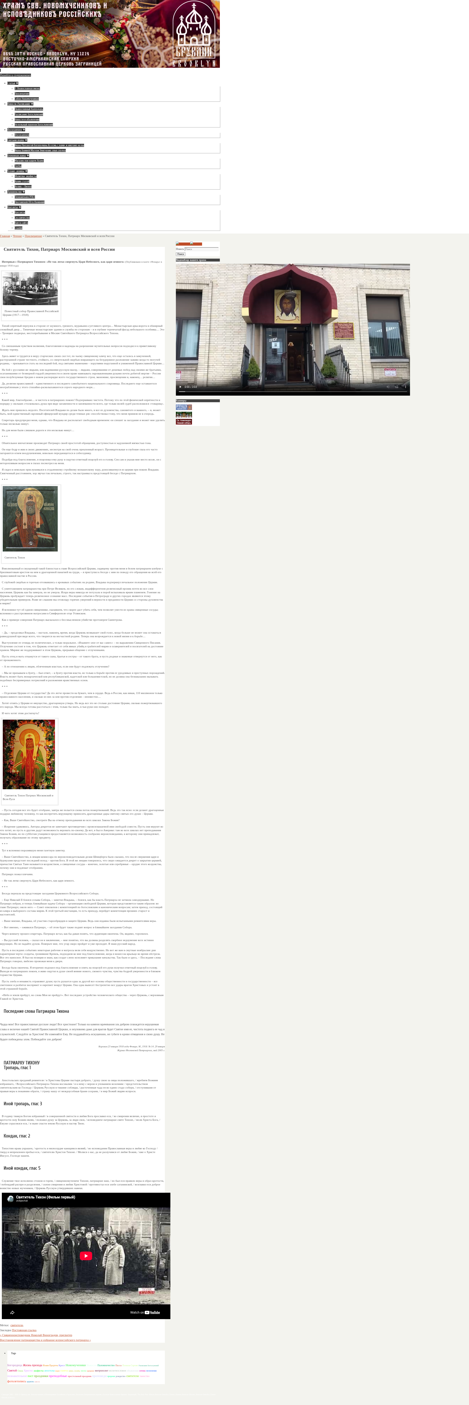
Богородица (14, 1365)
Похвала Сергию (130, 1365)
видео (57, 1371)
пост (30, 1376)
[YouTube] (183, 244)
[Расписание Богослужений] (196, 244)
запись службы (74, 1371)
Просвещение (33, 236)
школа (37, 1381)
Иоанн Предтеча (50, 1365)
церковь (30, 1381)
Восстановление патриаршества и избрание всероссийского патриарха (45, 1340)
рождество (120, 1376)
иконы (83, 1371)
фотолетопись (16, 1381)
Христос (28, 1370)
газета (64, 1370)
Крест (62, 1365)
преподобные (58, 1376)
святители (16, 1325)
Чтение (17, 236)
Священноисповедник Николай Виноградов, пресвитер (36, 1335)
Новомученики (76, 1365)
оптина (142, 1371)
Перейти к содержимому (15, 75)
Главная (5, 236)
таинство (144, 1376)
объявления (133, 1370)
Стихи (20, 1371)
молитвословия (117, 1370)
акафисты (39, 1370)
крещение (90, 1371)
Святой (12, 1370)
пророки (111, 1376)
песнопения (151, 1371)
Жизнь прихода (32, 1365)
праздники (41, 1376)
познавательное (17, 1376)
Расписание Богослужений (149, 1366)
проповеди (99, 1376)
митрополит (101, 1370)
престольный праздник (79, 1376)
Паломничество (106, 1365)
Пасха (118, 1365)
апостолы (49, 1370)
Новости (91, 1365)
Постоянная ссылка (24, 1330)
